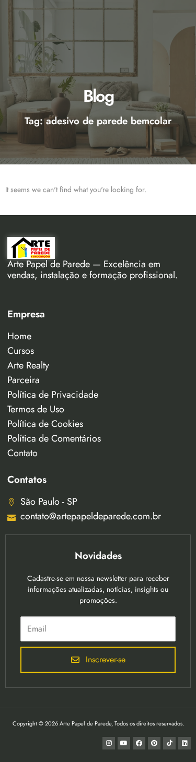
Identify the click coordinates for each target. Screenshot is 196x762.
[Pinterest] (154, 743)
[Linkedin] (184, 743)
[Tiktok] (169, 743)
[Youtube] (124, 743)
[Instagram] (108, 743)
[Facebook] (139, 743)
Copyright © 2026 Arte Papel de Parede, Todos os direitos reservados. (98, 723)
